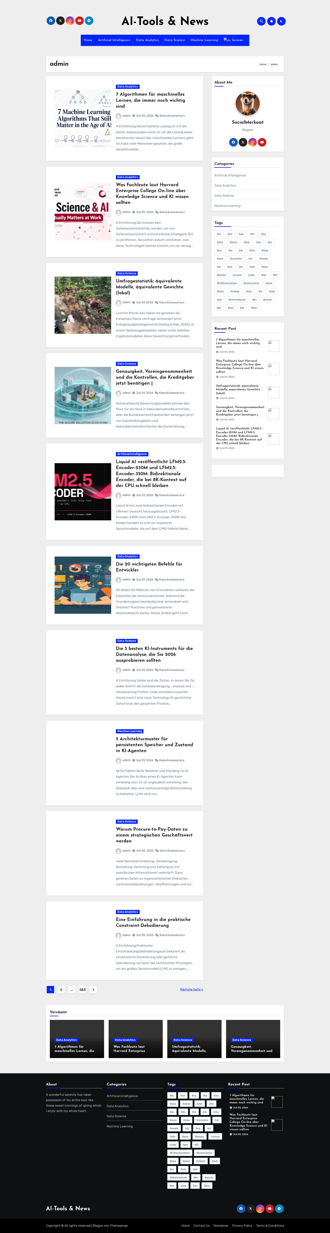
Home (88, 40)
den (258, 242)
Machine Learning (204, 40)
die (230, 250)
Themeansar (119, 1225)
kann (265, 266)
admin (126, 115)
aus (241, 234)
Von (254, 299)
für (250, 258)
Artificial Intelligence (114, 40)
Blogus (98, 1225)
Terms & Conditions (270, 1225)
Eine (252, 250)
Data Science (174, 40)
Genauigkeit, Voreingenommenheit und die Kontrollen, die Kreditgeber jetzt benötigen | (155, 377)
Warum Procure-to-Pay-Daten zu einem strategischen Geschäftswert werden (154, 835)
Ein (241, 250)
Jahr (252, 266)
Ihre (229, 266)
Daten (233, 242)
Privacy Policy (242, 1225)
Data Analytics (147, 40)
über (254, 307)
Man (263, 275)
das (263, 234)
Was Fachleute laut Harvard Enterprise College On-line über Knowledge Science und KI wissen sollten (248, 1122)
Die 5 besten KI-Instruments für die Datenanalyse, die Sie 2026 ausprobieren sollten (154, 655)
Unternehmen (237, 299)
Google (263, 258)
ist (241, 266)
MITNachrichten (227, 283)
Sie (260, 291)
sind (272, 291)
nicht (220, 291)
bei (252, 234)
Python (235, 291)
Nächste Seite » (191, 989)
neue (269, 283)
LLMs (251, 275)
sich (249, 291)
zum (230, 307)
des (219, 250)
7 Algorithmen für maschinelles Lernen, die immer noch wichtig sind (150, 100)
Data (220, 242)
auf (230, 234)
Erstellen (236, 258)
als (219, 234)
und (219, 299)
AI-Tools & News (165, 22)
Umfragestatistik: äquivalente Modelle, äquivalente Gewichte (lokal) (149, 287)
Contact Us (201, 1225)
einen (265, 250)
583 (82, 990)
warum (267, 299)
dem (247, 242)
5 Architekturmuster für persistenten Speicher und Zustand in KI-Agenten (154, 745)
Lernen (237, 275)
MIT (275, 275)
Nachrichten (251, 283)
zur (242, 307)
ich (219, 266)
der (270, 242)
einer (220, 258)
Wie (219, 307)
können (221, 275)
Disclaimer (221, 1225)
